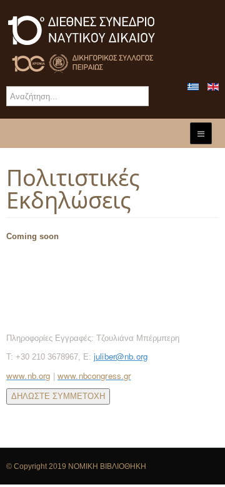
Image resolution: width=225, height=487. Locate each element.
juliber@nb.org (121, 356)
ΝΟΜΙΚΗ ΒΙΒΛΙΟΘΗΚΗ (107, 466)
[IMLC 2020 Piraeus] (112, 43)
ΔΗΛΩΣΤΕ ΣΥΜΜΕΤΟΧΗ (58, 396)
